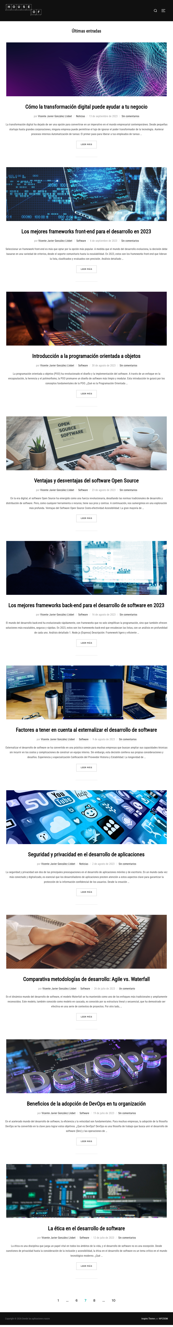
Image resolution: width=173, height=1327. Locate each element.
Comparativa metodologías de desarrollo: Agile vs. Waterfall (86, 979)
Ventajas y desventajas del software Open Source (86, 480)
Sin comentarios (130, 116)
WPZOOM (163, 1318)
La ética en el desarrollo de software (86, 1228)
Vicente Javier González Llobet (55, 116)
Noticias (80, 116)
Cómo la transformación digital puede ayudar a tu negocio (86, 107)
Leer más (89, 144)
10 (113, 1300)
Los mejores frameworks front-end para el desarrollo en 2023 (86, 231)
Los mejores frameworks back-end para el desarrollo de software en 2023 (86, 605)
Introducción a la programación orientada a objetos (86, 356)
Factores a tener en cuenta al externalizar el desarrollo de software (86, 730)
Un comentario (127, 988)
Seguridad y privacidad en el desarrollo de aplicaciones (86, 854)
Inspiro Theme (148, 1318)
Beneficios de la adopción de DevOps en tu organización (86, 1103)
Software (81, 240)
